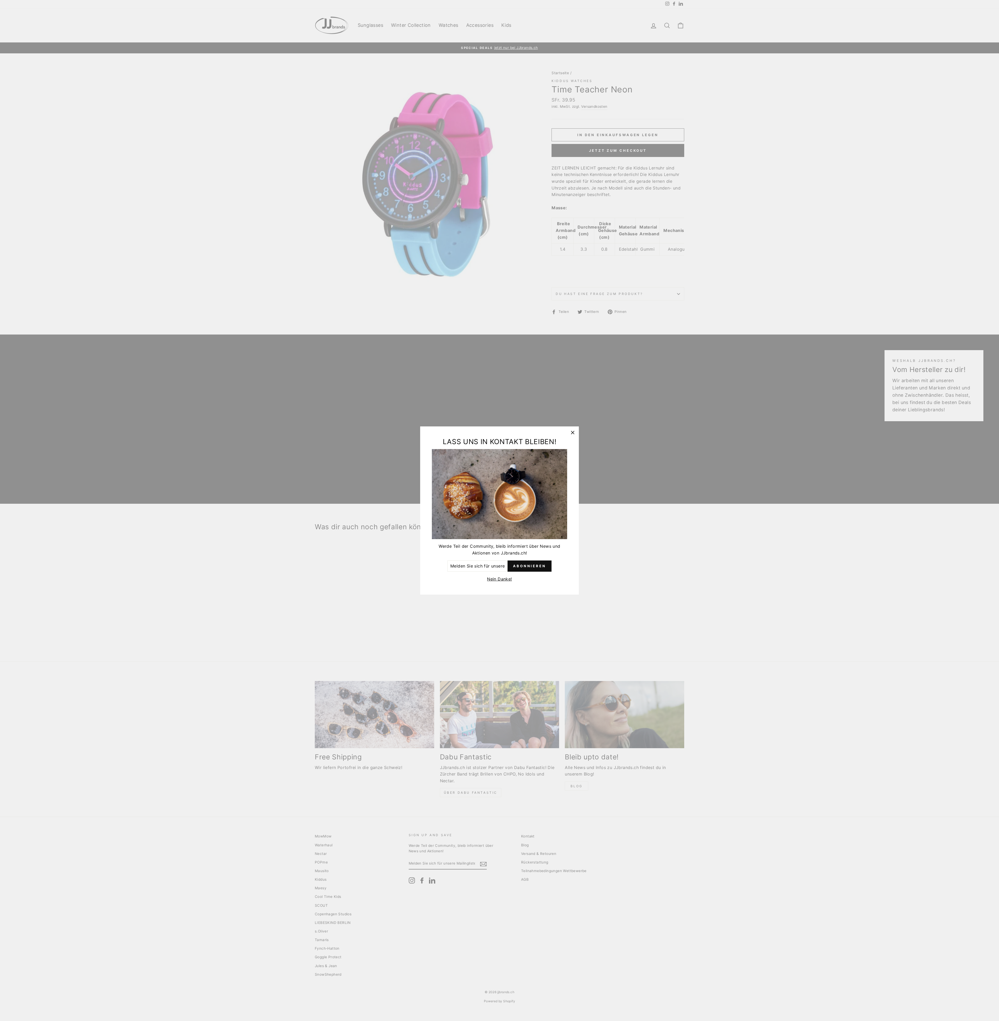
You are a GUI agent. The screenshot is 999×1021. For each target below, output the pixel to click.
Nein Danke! (499, 579)
